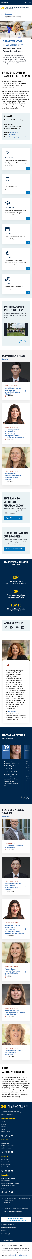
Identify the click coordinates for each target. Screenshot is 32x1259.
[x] (5, 627)
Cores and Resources (7, 1167)
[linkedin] (22, 627)
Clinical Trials (5, 1159)
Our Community (5, 1180)
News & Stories (5, 1131)
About (3, 1122)
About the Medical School (8, 1185)
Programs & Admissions (8, 1178)
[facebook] (11, 627)
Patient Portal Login (6, 1148)
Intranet (3, 1188)
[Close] (28, 1245)
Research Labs (5, 1162)
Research (4, 1156)
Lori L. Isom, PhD (11, 711)
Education (5, 1175)
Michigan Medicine (8, 1119)
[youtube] (17, 627)
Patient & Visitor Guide (7, 1145)
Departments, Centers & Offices (10, 1183)
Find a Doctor (5, 1143)
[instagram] (6, 1136)
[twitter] (9, 1136)
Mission (3, 1124)
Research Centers (6, 1164)
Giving (3, 1129)
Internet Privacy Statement (18, 1255)
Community (4, 1126)
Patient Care (5, 1140)
